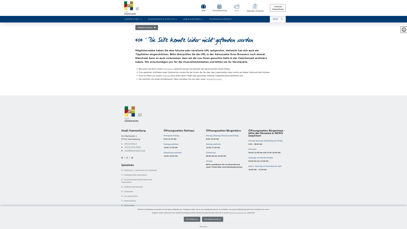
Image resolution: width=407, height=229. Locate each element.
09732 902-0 (131, 143)
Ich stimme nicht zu (212, 219)
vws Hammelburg (131, 196)
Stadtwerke (128, 191)
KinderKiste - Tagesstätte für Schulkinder (140, 170)
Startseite (168, 69)
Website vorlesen (145, 27)
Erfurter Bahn (129, 205)
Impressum (203, 226)
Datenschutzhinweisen (238, 213)
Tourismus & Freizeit (220, 19)
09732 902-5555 (133, 147)
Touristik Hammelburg (277, 8)
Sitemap (166, 75)
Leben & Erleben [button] (192, 19)
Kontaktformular (214, 79)
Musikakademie (130, 201)
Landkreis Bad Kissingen (133, 187)
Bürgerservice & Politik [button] (161, 19)
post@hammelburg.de (135, 150)
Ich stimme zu (192, 219)
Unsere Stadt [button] (132, 19)
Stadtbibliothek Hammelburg (135, 175)
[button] (404, 30)
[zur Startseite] (131, 8)
